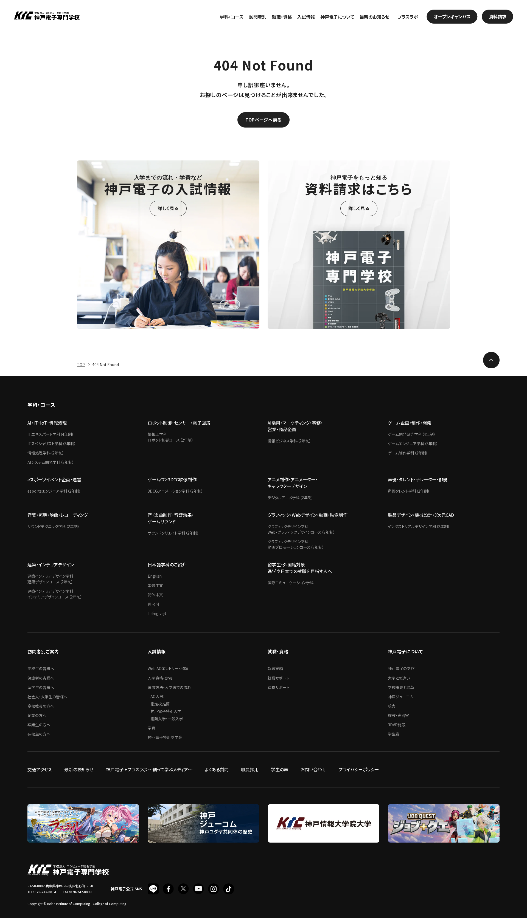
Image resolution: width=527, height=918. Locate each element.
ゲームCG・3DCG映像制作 (172, 479)
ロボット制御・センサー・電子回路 (179, 422)
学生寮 (393, 734)
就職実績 (275, 668)
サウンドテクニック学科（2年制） (53, 526)
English (155, 576)
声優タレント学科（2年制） (409, 491)
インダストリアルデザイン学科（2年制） (419, 526)
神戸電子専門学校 (47, 17)
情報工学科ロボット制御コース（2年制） (171, 437)
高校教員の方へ (40, 706)
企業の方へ (36, 715)
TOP (81, 364)
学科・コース (231, 16)
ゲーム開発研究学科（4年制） (412, 434)
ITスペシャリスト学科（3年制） (51, 443)
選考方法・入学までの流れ (169, 687)
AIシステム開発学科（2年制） (50, 462)
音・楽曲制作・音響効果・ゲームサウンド (171, 518)
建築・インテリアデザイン (50, 564)
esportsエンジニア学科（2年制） (54, 491)
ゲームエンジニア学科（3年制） (413, 443)
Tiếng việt (157, 613)
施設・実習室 (398, 715)
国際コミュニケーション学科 (291, 582)
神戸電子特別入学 (165, 711)
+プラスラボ (406, 16)
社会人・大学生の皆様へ (47, 696)
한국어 (153, 604)
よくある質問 (217, 769)
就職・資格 (282, 16)
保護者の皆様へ (40, 678)
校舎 (392, 706)
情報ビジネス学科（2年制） (289, 441)
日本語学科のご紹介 (167, 564)
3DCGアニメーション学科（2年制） (175, 491)
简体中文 (155, 594)
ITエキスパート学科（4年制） (50, 434)
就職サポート (278, 678)
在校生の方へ (38, 734)
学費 (151, 728)
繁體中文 (155, 585)
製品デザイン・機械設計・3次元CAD (421, 515)
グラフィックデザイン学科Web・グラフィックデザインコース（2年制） (301, 529)
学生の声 (279, 769)
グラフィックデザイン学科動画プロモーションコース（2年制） (296, 544)
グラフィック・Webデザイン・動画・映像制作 (307, 515)
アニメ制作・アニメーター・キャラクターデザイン (293, 482)
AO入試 (156, 696)
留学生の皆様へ (40, 687)
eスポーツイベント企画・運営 (54, 479)
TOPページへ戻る (263, 119)
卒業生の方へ (38, 724)
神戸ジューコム (400, 696)
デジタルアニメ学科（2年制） (290, 497)
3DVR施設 (396, 724)
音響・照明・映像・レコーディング (57, 515)
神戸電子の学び (401, 668)
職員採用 (250, 769)
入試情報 (306, 16)
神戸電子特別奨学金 (165, 737)
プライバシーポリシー (358, 769)
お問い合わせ (313, 769)
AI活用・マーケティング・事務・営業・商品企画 (295, 426)
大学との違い (399, 678)
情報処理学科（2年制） (45, 453)
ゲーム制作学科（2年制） (408, 453)
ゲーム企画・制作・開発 (409, 422)
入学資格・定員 (160, 678)
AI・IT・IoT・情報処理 (47, 422)
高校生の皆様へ (40, 668)
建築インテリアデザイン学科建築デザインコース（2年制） (50, 578)
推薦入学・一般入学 (166, 718)
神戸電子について (337, 16)
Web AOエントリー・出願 (168, 668)
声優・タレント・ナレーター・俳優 (417, 479)
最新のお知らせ (374, 16)
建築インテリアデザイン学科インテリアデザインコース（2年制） (54, 594)
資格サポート (278, 687)
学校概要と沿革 (401, 687)
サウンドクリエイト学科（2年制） (173, 533)
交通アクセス (39, 769)
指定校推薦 (160, 704)
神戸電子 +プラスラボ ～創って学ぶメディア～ (149, 769)
